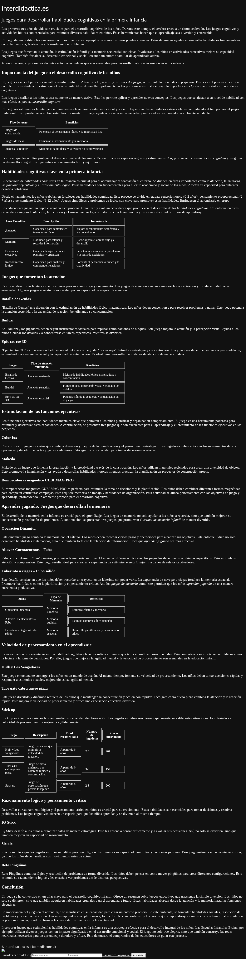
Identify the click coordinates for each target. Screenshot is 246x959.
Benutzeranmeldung (16, 955)
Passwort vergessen (116, 955)
